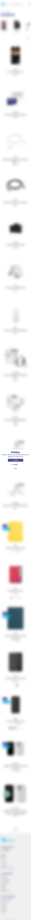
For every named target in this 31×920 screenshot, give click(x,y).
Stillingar (15, 464)
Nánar (15, 468)
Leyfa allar (15, 460)
